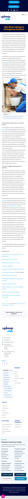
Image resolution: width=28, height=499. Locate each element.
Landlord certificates (6, 463)
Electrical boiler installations (8, 272)
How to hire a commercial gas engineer (10, 292)
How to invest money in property (9, 275)
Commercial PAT (18, 468)
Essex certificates (5, 468)
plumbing (6, 62)
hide (9, 114)
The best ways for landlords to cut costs (11, 262)
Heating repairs (18, 456)
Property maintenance (6, 470)
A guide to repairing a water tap (9, 283)
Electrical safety (4, 454)
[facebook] (8, 10)
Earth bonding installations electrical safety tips (12, 269)
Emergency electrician (19, 453)
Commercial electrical (19, 467)
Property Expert (6, 303)
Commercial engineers (20, 470)
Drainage (17, 458)
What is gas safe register (7, 266)
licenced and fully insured (12, 205)
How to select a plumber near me (9, 259)
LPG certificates (4, 458)
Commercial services (19, 463)
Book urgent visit (18, 451)
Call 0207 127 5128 (7, 474)
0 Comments (11, 305)
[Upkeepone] (5, 13)
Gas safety (3, 453)
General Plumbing (21, 303)
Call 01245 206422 (20, 474)
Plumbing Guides (5, 305)
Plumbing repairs (18, 454)
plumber (4, 200)
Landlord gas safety (5, 465)
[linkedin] (14, 10)
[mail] (17, 10)
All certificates (4, 451)
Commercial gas (18, 465)
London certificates (5, 467)
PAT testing (3, 456)
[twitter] (11, 10)
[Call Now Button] (3, 496)
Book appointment (7, 478)
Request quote (20, 478)
